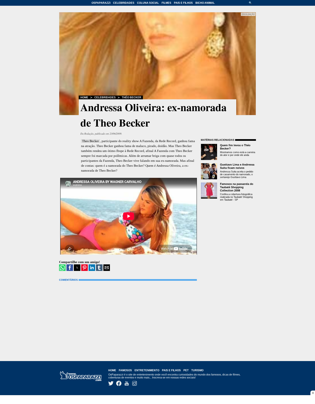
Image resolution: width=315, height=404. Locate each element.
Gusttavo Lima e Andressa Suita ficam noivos (237, 166)
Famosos (125, 370)
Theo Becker (90, 141)
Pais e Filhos (183, 2)
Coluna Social (148, 2)
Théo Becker (131, 97)
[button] (251, 2)
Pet (186, 370)
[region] (157, 400)
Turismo (197, 370)
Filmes (166, 2)
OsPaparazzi (101, 2)
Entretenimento (147, 370)
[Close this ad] (312, 393)
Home (84, 97)
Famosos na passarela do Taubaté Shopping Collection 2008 (236, 187)
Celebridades (123, 2)
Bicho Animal (205, 2)
